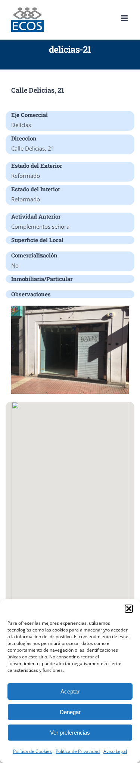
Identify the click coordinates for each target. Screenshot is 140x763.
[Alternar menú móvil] (125, 18)
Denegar (70, 712)
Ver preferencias (70, 732)
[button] (129, 608)
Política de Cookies (32, 751)
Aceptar (70, 691)
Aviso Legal (115, 751)
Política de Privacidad (78, 751)
